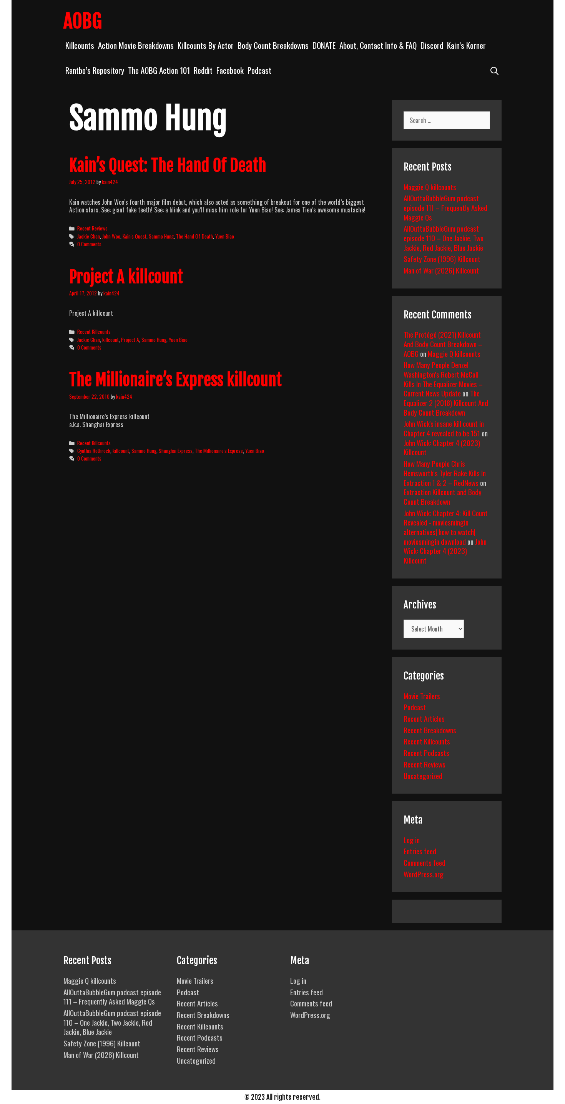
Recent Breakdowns (430, 729)
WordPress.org (424, 874)
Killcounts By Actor (206, 45)
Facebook (230, 70)
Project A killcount (126, 277)
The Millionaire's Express (219, 450)
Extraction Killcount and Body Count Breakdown (443, 496)
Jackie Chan (88, 236)
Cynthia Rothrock (93, 450)
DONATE (324, 45)
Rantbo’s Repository (94, 70)
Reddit (203, 70)
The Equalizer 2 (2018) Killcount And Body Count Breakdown (446, 402)
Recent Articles (424, 718)
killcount (110, 339)
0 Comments (89, 244)
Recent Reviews (92, 228)
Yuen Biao (224, 236)
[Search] (494, 70)
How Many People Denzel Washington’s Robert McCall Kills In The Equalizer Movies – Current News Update (443, 378)
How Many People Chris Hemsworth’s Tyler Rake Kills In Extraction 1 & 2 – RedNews (445, 472)
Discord (431, 45)
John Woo (111, 236)
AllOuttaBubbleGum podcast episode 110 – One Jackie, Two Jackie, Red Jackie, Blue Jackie (444, 237)
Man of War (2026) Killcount (441, 270)
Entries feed (420, 850)
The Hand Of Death (194, 236)
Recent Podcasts (426, 752)
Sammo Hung (161, 236)
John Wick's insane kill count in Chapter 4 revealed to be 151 (444, 428)
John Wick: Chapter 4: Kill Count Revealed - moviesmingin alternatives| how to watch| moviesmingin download (446, 527)
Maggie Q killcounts (430, 186)
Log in (412, 839)
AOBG (82, 21)
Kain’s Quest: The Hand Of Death (167, 166)
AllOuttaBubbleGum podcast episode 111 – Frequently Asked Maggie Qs (445, 207)
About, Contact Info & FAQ (378, 45)
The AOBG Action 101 (159, 70)
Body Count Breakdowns (273, 45)
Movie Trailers (422, 695)
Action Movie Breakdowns (136, 45)
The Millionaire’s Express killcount (175, 380)
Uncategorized (423, 775)
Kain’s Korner (466, 45)
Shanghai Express (176, 450)
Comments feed (424, 862)
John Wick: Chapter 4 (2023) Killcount (442, 447)
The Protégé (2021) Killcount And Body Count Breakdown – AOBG (443, 343)
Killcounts (79, 45)
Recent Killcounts (94, 331)
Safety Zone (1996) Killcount (442, 258)
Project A (130, 339)
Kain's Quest (134, 236)
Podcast (259, 70)
